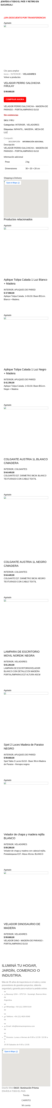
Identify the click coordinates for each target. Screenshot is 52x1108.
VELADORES (29, 74)
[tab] (14, 142)
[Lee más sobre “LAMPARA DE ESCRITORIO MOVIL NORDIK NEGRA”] (7, 679)
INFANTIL (18, 129)
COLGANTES (21, 469)
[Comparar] (7, 275)
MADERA (28, 129)
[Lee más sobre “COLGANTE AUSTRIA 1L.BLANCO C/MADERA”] (7, 483)
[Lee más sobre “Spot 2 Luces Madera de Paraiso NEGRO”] (7, 769)
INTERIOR (16, 74)
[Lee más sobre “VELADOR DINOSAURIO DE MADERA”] (7, 948)
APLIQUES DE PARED (25, 290)
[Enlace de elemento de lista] (26, 1018)
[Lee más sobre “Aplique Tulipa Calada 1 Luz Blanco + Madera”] (7, 304)
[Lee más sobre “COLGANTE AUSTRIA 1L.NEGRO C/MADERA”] (7, 586)
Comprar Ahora (15, 99)
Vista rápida (7, 310)
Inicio (6, 74)
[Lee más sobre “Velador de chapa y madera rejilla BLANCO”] (7, 859)
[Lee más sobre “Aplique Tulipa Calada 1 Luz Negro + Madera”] (7, 394)
